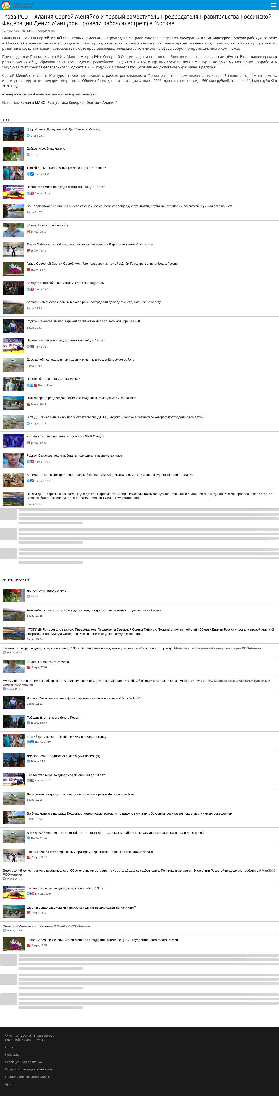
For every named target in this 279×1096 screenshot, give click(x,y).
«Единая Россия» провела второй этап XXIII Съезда (65, 436)
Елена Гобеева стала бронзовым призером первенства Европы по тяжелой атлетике (90, 244)
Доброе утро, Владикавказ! (46, 148)
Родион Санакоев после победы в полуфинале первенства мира (74, 455)
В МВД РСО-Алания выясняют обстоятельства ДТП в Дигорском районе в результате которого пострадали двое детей (115, 417)
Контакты (12, 1054)
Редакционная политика (23, 1062)
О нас (9, 1047)
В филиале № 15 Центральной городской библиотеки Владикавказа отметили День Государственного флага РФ (110, 474)
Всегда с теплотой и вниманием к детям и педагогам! (66, 283)
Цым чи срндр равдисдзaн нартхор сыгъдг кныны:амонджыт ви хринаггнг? (81, 398)
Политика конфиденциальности (29, 1069)
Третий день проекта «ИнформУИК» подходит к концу (66, 167)
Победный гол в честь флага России (53, 378)
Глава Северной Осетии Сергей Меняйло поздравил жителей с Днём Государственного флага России (102, 263)
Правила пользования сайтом (27, 1077)
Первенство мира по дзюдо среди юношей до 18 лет (66, 187)
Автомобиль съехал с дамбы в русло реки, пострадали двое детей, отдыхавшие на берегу (94, 302)
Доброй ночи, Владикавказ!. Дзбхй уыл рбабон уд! (63, 129)
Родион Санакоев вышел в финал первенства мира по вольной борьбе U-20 (83, 321)
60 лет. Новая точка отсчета (48, 225)
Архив (9, 1084)
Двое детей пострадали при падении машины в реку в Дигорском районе (80, 359)
